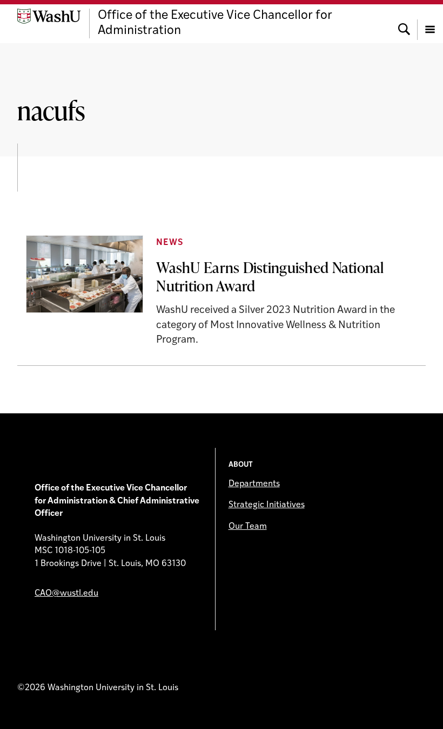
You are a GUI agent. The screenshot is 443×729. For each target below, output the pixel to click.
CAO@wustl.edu (66, 593)
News (169, 243)
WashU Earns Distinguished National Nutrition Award (270, 276)
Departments (254, 484)
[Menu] (430, 23)
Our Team (248, 526)
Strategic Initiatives (267, 505)
